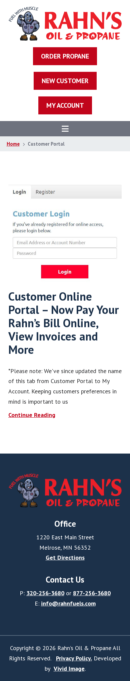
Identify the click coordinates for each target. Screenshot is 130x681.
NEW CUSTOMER (65, 80)
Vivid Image (69, 668)
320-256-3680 (45, 593)
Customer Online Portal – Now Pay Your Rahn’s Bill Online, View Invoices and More (63, 323)
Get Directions (65, 557)
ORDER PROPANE (65, 56)
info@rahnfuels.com (68, 603)
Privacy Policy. (74, 658)
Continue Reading (31, 415)
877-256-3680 (92, 593)
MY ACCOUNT (65, 105)
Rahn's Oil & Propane (65, 24)
